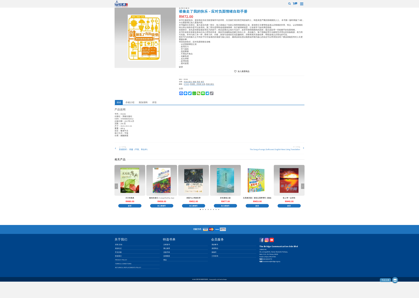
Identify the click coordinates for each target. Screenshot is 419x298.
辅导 (202, 82)
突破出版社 (210, 84)
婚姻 (194, 82)
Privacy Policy (121, 260)
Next (302, 186)
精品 (165, 260)
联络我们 (118, 256)
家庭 (198, 82)
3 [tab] (205, 209)
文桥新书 (166, 244)
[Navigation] (301, 4)
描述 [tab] (119, 102)
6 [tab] (213, 209)
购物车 (214, 252)
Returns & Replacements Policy (128, 267)
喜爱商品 (215, 248)
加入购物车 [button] (161, 206)
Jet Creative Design (222, 279)
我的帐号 (215, 244)
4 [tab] (208, 209)
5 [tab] (211, 209)
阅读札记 (118, 248)
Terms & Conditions (123, 264)
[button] (395, 280)
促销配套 (166, 256)
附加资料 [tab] (143, 102)
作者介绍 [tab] (130, 102)
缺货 (129, 206)
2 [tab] (203, 209)
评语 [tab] (154, 102)
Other (186, 84)
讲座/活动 (118, 244)
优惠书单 (166, 252)
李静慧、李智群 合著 (197, 84)
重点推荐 (166, 248)
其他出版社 (188, 82)
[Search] (289, 4)
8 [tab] (219, 209)
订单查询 (215, 256)
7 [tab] (216, 209)
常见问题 (118, 252)
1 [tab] (200, 209)
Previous (116, 186)
